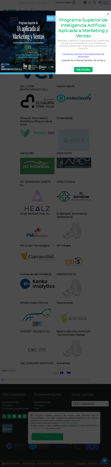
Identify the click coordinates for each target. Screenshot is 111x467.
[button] (108, 14)
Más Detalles (83, 69)
